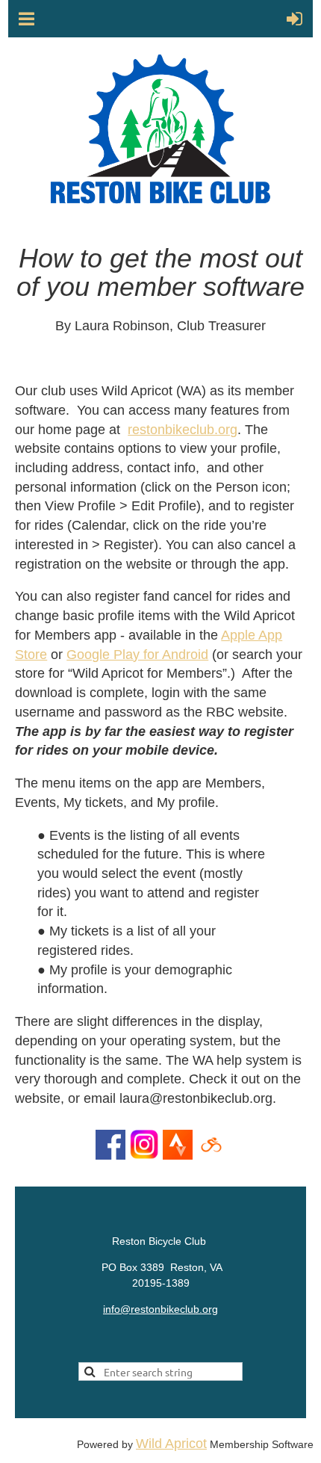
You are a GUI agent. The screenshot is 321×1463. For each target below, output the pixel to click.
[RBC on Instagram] (144, 1155)
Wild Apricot (171, 1443)
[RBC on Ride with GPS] (211, 1155)
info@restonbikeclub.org (160, 1309)
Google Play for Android (137, 654)
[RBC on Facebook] (110, 1155)
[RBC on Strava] (178, 1155)
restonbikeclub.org (182, 429)
